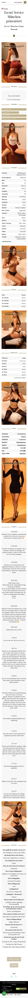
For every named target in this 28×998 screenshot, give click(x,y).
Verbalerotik (5, 439)
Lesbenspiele (5, 448)
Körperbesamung (21, 445)
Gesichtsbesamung (21, 442)
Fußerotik (23, 436)
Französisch (5, 434)
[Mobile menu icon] (25, 2)
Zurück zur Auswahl (14, 959)
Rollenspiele (23, 453)
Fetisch (3, 453)
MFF (25, 448)
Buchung (14, 965)
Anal (3, 450)
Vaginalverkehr (5, 436)
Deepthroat (4, 442)
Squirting (4, 445)
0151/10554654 (18, 2)
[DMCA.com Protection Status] (21, 989)
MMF (24, 450)
